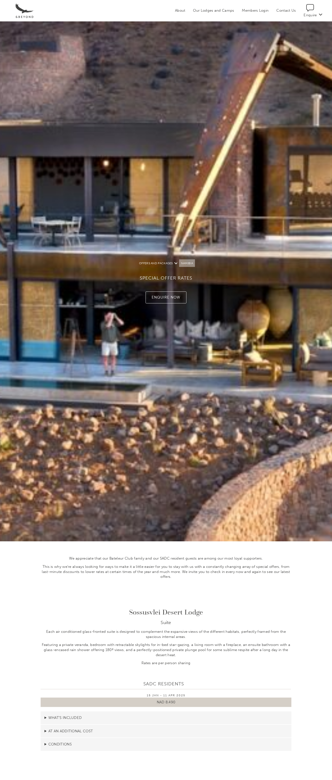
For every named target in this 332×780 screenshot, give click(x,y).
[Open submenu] (320, 14)
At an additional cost (70, 731)
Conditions (60, 744)
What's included (65, 718)
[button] (166, 297)
